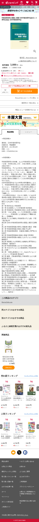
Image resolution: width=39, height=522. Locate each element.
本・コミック (16, 7)
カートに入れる (24, 91)
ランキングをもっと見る (31, 376)
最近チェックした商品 (9, 471)
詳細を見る (8, 367)
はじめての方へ (25, 476)
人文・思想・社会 (29, 7)
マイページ (5, 497)
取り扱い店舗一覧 (7, 481)
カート (4, 491)
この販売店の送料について (27, 61)
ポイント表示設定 (7, 502)
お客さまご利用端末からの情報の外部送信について (28, 494)
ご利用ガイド (6, 507)
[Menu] (2, 2)
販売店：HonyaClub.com (28, 58)
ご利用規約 (23, 481)
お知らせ (22, 466)
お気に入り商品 (7, 466)
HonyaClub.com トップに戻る (25, 98)
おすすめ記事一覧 (7, 486)
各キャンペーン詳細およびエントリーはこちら (18, 75)
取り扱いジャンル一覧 (9, 476)
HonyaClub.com (7, 302)
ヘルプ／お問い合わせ (27, 461)
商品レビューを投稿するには (25, 110)
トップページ (5, 7)
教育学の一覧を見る (29, 103)
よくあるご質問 (25, 471)
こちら (26, 515)
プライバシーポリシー (27, 486)
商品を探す (5, 461)
